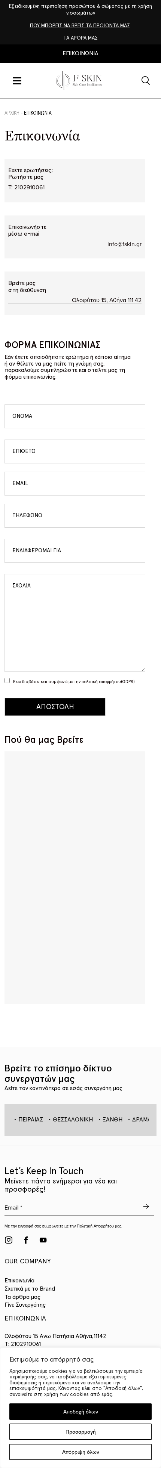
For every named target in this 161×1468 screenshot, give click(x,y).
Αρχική (11, 113)
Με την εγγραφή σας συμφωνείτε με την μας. (63, 1226)
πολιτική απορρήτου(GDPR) (108, 682)
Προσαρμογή (81, 1432)
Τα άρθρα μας (22, 1297)
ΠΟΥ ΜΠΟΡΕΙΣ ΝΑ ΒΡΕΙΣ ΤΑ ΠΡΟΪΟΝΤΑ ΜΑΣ (80, 25)
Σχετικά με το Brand (29, 1289)
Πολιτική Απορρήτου (95, 1226)
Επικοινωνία (19, 1281)
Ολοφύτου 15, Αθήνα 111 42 (107, 300)
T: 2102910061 (26, 187)
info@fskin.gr (124, 244)
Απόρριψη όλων (80, 1452)
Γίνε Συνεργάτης (25, 1305)
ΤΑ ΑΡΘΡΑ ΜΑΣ (80, 38)
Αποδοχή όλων (80, 1411)
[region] (80, 1407)
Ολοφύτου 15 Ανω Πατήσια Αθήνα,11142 (55, 1336)
